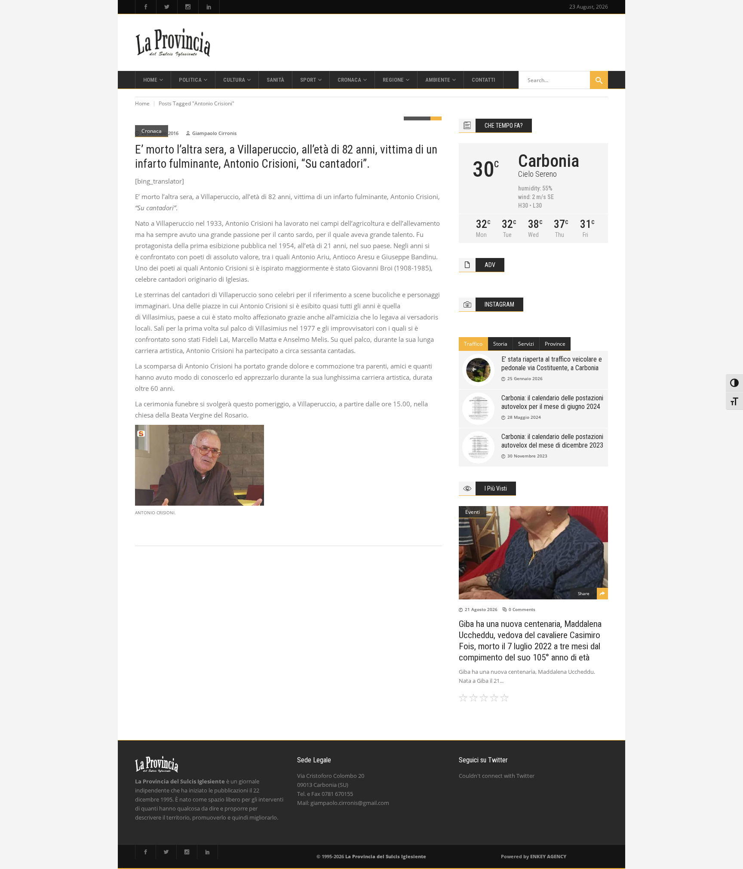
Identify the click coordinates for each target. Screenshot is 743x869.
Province (555, 343)
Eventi (472, 512)
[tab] (473, 344)
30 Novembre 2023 (527, 456)
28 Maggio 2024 (524, 417)
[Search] (599, 80)
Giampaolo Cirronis (214, 133)
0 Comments (522, 609)
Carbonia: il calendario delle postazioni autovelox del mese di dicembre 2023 (552, 441)
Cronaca (151, 131)
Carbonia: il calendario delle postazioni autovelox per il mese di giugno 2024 (552, 402)
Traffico (473, 343)
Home (142, 103)
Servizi (526, 343)
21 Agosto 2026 (481, 609)
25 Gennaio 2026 (525, 378)
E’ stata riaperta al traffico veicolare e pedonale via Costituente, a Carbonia (551, 363)
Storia (500, 343)
